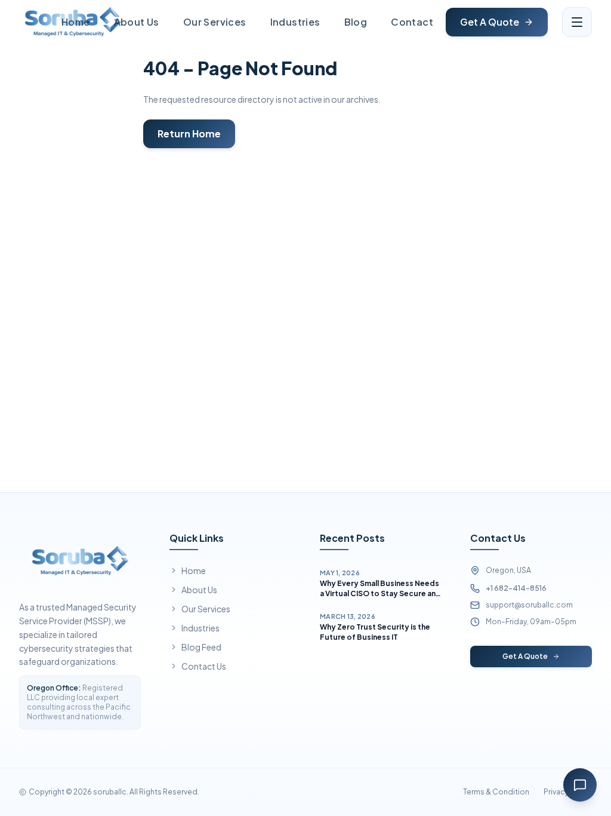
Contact (412, 22)
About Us (136, 22)
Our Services (214, 22)
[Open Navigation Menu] (577, 22)
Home (75, 22)
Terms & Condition (496, 791)
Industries (295, 22)
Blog (356, 22)
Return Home (189, 133)
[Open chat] (580, 785)
